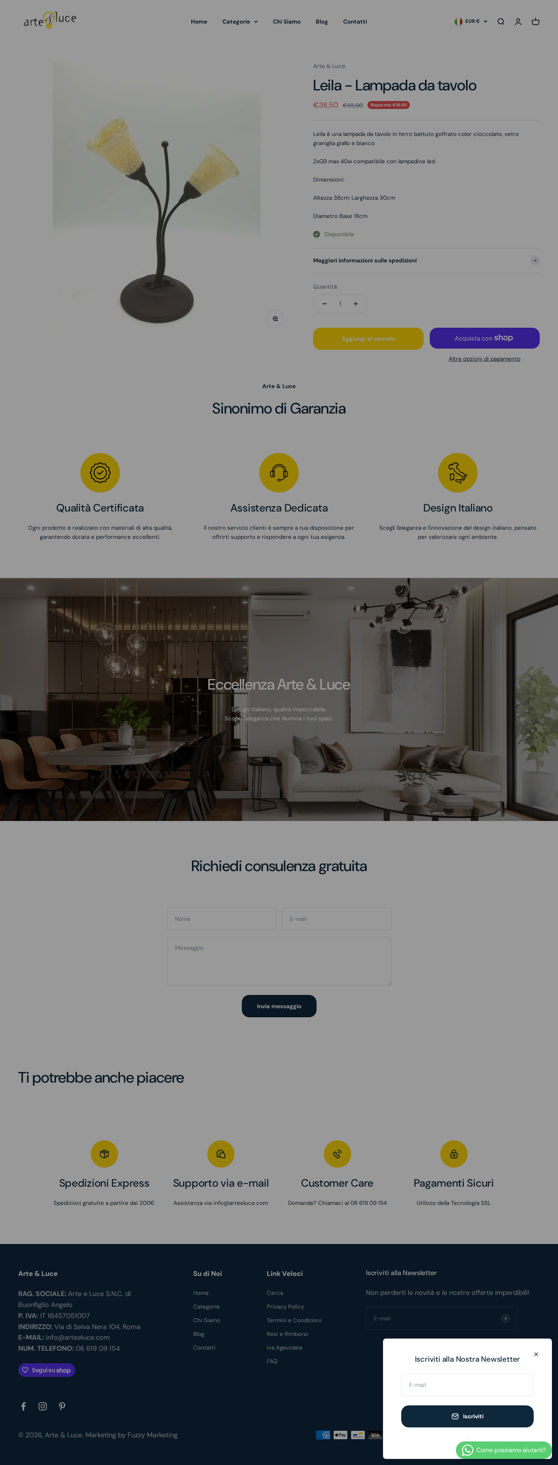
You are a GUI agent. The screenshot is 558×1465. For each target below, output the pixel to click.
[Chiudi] (536, 1354)
